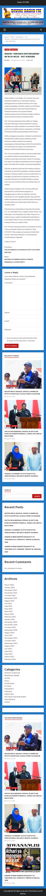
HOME (7, 49)
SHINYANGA (9, 699)
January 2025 (9, 619)
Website (7, 329)
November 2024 (10, 625)
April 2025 (8, 611)
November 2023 (10, 638)
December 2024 (10, 622)
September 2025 (10, 598)
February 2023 (10, 659)
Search (7, 490)
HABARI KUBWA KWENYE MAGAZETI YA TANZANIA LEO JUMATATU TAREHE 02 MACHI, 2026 (22, 539)
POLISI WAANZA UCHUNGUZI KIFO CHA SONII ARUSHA (22, 249)
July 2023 (8, 648)
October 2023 (10, 641)
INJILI (6, 681)
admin (8, 60)
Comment (8, 283)
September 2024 (10, 630)
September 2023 (10, 643)
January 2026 (9, 587)
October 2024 (10, 627)
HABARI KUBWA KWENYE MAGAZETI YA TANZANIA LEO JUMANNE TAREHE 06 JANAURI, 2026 (22, 549)
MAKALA (8, 691)
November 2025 (10, 593)
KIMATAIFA (14, 49)
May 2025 (8, 609)
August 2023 (9, 646)
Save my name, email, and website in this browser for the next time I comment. (22, 339)
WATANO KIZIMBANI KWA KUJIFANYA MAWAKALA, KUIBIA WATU (18, 259)
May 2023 (8, 654)
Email (7, 321)
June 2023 (8, 651)
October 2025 (10, 595)
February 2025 (10, 617)
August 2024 (9, 633)
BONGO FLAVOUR (12, 673)
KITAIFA (14, 386)
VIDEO (7, 702)
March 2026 (9, 585)
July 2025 (8, 603)
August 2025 (9, 601)
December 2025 (10, 590)
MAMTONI (9, 694)
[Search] (41, 30)
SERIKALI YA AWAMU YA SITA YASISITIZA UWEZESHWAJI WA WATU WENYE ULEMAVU (23, 456)
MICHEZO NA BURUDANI (15, 697)
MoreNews (33, 891)
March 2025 (9, 614)
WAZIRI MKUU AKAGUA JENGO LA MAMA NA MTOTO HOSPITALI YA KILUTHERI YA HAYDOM (23, 374)
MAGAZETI (9, 689)
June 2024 (8, 635)
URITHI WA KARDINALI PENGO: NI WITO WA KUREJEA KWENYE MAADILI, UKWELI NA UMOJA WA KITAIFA (23, 414)
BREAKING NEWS (11, 675)
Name (7, 312)
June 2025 (8, 606)
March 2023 (9, 656)
